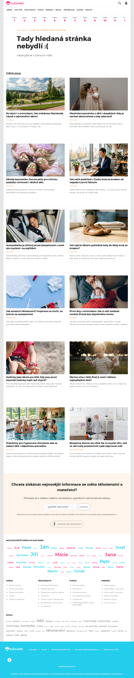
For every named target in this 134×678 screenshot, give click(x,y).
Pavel (26, 547)
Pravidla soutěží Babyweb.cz (87, 649)
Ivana (62, 572)
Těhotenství (29, 10)
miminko (27, 626)
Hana (119, 566)
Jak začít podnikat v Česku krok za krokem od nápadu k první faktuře (97, 181)
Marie (61, 554)
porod (103, 626)
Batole (58, 10)
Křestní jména (15, 585)
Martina (94, 563)
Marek (80, 562)
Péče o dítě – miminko (113, 592)
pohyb (74, 626)
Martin (53, 571)
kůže (80, 621)
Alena (98, 548)
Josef (120, 547)
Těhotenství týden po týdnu (52, 592)
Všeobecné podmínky (60, 649)
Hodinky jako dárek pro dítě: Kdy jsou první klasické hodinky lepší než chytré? (31, 379)
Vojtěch (100, 555)
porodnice (113, 626)
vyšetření (105, 631)
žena (23, 635)
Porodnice (76, 589)
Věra (18, 567)
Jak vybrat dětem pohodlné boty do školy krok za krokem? (99, 247)
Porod (41, 10)
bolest (8, 621)
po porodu (92, 626)
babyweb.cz (22, 30)
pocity (67, 626)
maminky (103, 621)
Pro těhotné (46, 606)
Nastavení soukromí (67, 666)
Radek (48, 562)
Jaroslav (22, 555)
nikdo (51, 626)
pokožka (81, 626)
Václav (86, 567)
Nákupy (88, 10)
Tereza (62, 548)
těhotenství (55, 630)
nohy (57, 626)
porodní (10, 631)
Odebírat (83, 507)
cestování (25, 621)
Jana (110, 554)
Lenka (10, 562)
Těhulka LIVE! (81, 631)
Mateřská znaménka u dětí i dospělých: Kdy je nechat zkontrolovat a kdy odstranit (97, 115)
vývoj (120, 630)
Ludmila (49, 556)
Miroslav (39, 566)
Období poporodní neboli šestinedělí (83, 604)
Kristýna (42, 555)
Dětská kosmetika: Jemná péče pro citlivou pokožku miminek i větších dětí (31, 181)
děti (40, 620)
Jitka (103, 567)
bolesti (16, 621)
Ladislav (62, 563)
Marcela (105, 548)
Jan (44, 547)
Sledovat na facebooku (69, 524)
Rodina (80, 10)
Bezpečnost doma (76, 450)
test (43, 631)
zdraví (9, 635)
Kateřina (70, 548)
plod (62, 626)
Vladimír (41, 563)
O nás (44, 649)
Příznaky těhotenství (49, 585)
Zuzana (78, 567)
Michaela (74, 556)
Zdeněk (27, 567)
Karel (69, 572)
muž (46, 626)
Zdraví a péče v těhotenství (52, 599)
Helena (9, 548)
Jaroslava (32, 563)
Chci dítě (18, 10)
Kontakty (33, 649)
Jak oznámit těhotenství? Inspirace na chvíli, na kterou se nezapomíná (34, 313)
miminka (12, 626)
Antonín (49, 567)
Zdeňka (11, 567)
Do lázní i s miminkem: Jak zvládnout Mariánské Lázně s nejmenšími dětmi (34, 115)
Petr (105, 562)
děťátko (49, 621)
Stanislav (115, 562)
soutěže (38, 631)
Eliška (111, 548)
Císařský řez (77, 599)
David (122, 563)
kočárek (73, 621)
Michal (89, 548)
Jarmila (65, 567)
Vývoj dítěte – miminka (114, 589)
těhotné (70, 631)
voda (97, 631)
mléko (39, 626)
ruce (32, 631)
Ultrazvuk (45, 596)
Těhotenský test (47, 589)
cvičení (32, 621)
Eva (17, 548)
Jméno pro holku (16, 592)
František (21, 562)
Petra (81, 555)
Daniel (35, 548)
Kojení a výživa (110, 599)
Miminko (49, 10)
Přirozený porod (79, 592)
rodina (19, 631)
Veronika (57, 567)
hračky (57, 621)
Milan (54, 548)
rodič (26, 631)
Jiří (34, 554)
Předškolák (69, 10)
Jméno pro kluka (16, 589)
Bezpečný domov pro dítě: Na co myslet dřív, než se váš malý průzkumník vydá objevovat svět (98, 445)
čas (17, 635)
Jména (9, 10)
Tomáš (79, 571)
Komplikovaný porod (81, 596)
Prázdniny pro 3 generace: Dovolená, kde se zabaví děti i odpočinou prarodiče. (31, 445)
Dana (69, 562)
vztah (114, 631)
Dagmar (74, 562)
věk (126, 631)
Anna (96, 566)
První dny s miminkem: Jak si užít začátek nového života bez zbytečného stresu (94, 313)
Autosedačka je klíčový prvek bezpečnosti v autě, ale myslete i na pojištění (35, 247)
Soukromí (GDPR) (111, 649)
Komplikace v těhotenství (51, 603)
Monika (121, 555)
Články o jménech (16, 599)
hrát (62, 621)
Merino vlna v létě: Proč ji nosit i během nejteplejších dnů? (93, 379)
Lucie (55, 562)
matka (115, 621)
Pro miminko (109, 603)
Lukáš (80, 548)
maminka (89, 621)
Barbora (94, 555)
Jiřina (88, 555)
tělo (91, 630)
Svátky (12, 596)
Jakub (111, 567)
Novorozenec (109, 585)
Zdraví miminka (111, 596)
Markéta (11, 555)
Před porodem (78, 585)
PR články (10, 120)
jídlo (67, 621)
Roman (72, 567)
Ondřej (87, 563)
